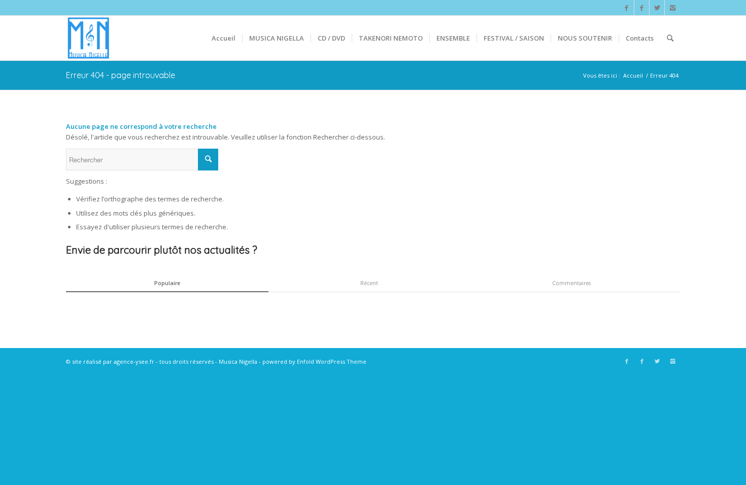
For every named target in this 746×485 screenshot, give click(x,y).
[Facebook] (626, 7)
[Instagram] (672, 7)
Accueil (633, 75)
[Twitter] (657, 7)
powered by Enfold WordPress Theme (314, 361)
